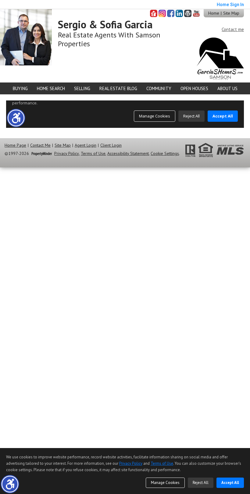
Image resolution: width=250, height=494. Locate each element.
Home (213, 13)
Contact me (233, 29)
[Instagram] (162, 13)
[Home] (26, 37)
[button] (10, 484)
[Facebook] (170, 13)
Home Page (15, 145)
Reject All (201, 482)
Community (158, 88)
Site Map (231, 13)
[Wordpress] (187, 13)
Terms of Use (93, 153)
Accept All (230, 482)
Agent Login (85, 145)
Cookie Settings (165, 153)
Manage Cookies (165, 482)
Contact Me (40, 145)
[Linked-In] (179, 13)
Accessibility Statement (128, 153)
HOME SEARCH (51, 88)
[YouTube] (196, 13)
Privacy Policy (66, 153)
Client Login (111, 145)
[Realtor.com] (153, 13)
